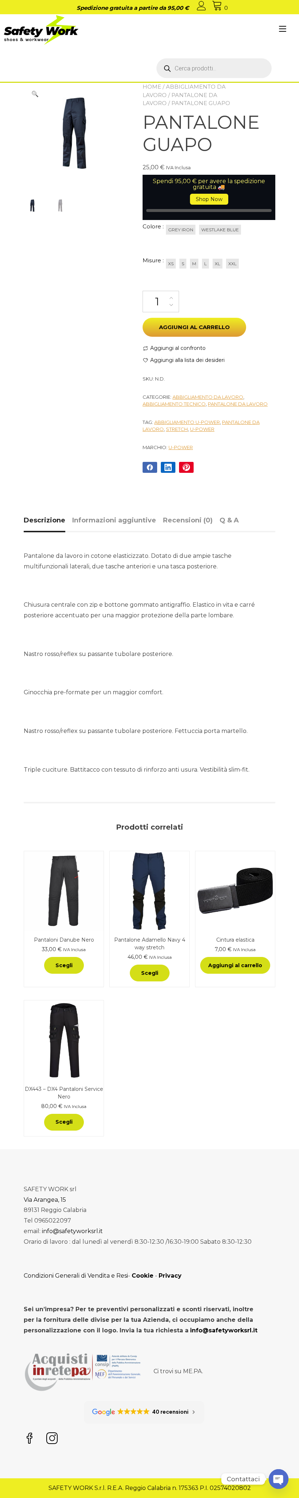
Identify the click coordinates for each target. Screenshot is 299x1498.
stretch (177, 429)
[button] (35, 94)
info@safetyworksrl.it (72, 1231)
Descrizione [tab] (44, 520)
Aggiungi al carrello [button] (235, 965)
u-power (202, 429)
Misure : (153, 260)
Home (152, 86)
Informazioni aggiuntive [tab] (114, 520)
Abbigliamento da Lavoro (207, 397)
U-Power (180, 447)
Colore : (153, 226)
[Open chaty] (278, 1479)
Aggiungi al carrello (194, 327)
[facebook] (29, 1439)
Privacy (170, 1275)
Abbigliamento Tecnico (174, 404)
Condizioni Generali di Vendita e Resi (76, 1275)
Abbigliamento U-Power (187, 422)
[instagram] (52, 1439)
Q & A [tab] (229, 520)
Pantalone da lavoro (238, 404)
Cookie (143, 1275)
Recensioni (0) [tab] (188, 520)
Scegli (64, 965)
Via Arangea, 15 (45, 1199)
